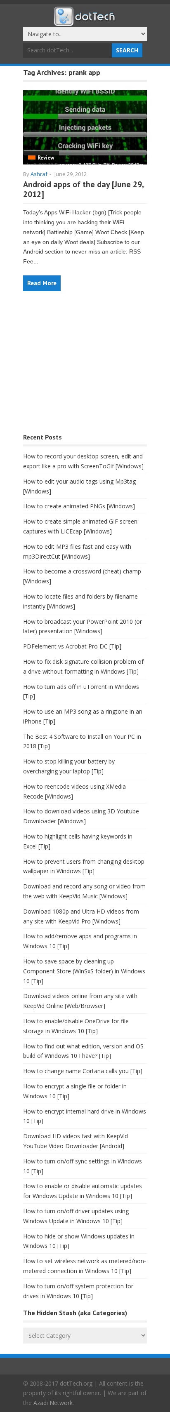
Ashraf (39, 174)
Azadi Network (53, 1403)
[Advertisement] (85, 366)
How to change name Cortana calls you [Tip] (82, 1071)
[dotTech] (85, 22)
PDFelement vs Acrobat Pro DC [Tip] (72, 646)
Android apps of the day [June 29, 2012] (83, 189)
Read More (42, 283)
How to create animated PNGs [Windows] (79, 506)
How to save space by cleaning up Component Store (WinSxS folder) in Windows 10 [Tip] (84, 971)
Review (46, 157)
